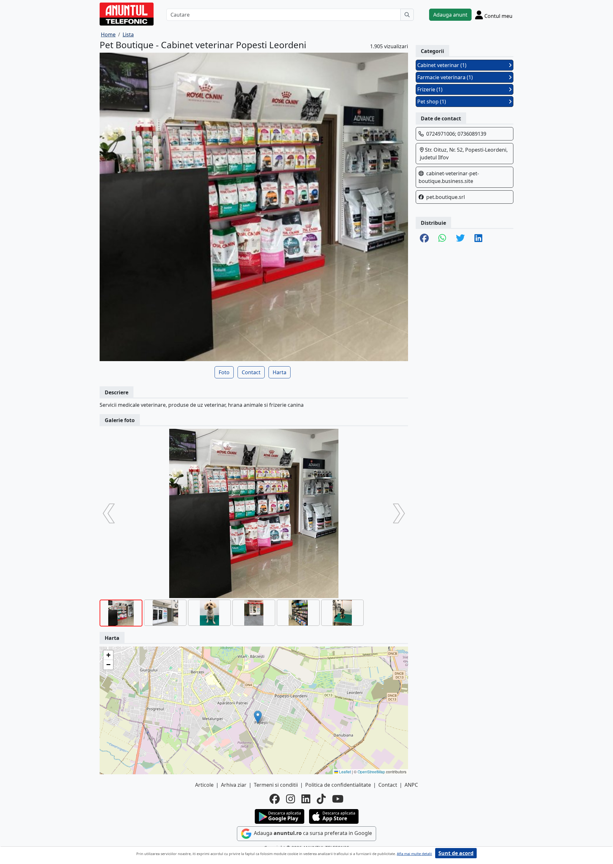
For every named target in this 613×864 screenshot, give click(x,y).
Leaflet (344, 771)
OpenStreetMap (371, 771)
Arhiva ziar (233, 784)
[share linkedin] (478, 238)
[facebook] (274, 799)
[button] (258, 717)
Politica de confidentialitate (338, 784)
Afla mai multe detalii (414, 853)
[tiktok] (321, 799)
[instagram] (290, 799)
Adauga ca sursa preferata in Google (312, 833)
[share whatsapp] (442, 238)
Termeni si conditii (276, 784)
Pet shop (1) (431, 101)
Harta (279, 372)
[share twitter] (460, 238)
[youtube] (338, 799)
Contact (251, 372)
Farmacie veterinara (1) (445, 77)
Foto (224, 372)
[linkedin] (305, 799)
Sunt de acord (455, 853)
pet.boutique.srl (445, 197)
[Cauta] (407, 15)
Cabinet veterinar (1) (441, 65)
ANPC (411, 784)
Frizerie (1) (430, 89)
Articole (204, 784)
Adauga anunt (450, 14)
